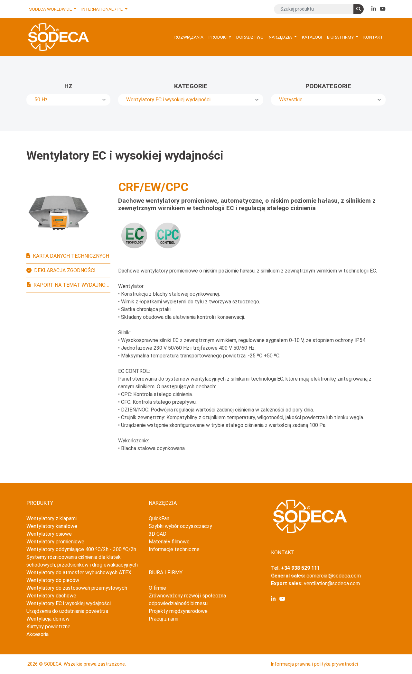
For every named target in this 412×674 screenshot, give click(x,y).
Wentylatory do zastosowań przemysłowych (76, 588)
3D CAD (157, 534)
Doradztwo (250, 37)
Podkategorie (328, 86)
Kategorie (190, 86)
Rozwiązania (188, 37)
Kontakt (373, 37)
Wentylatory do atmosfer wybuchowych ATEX (78, 572)
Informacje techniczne (174, 549)
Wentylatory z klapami (51, 518)
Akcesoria (37, 634)
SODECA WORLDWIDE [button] (51, 9)
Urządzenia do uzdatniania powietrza (67, 611)
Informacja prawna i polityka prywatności (314, 664)
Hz (68, 86)
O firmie (157, 588)
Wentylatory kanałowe (51, 526)
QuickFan (159, 518)
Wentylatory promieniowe (55, 542)
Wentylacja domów (48, 619)
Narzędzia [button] (281, 37)
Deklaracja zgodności (65, 270)
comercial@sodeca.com (333, 576)
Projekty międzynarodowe (178, 611)
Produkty (220, 37)
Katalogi (312, 37)
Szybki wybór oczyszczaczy (180, 526)
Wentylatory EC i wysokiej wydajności (68, 603)
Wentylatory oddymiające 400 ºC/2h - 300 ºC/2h (81, 549)
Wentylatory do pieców (52, 580)
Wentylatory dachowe (51, 596)
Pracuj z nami (163, 619)
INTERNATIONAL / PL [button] (102, 9)
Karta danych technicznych (71, 256)
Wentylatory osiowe (49, 534)
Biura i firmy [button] (341, 37)
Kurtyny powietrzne (48, 626)
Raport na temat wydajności (71, 285)
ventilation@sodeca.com (332, 583)
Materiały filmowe (169, 542)
